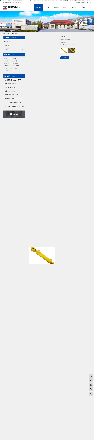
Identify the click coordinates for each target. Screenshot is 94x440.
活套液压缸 (22, 33)
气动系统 (6, 49)
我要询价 (64, 57)
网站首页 (38, 7)
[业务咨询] (91, 376)
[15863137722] (91, 380)
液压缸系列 (7, 41)
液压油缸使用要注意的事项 (11, 63)
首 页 (12, 33)
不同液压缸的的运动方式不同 (12, 66)
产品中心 (56, 7)
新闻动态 (65, 7)
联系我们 (82, 7)
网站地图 (83, 2)
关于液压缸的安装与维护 (11, 71)
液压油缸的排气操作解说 (11, 61)
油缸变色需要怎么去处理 (11, 68)
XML (90, 2)
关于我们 (47, 7)
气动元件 (6, 45)
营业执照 (78, 2)
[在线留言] (91, 389)
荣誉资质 (74, 7)
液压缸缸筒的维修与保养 (11, 58)
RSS (87, 2)
